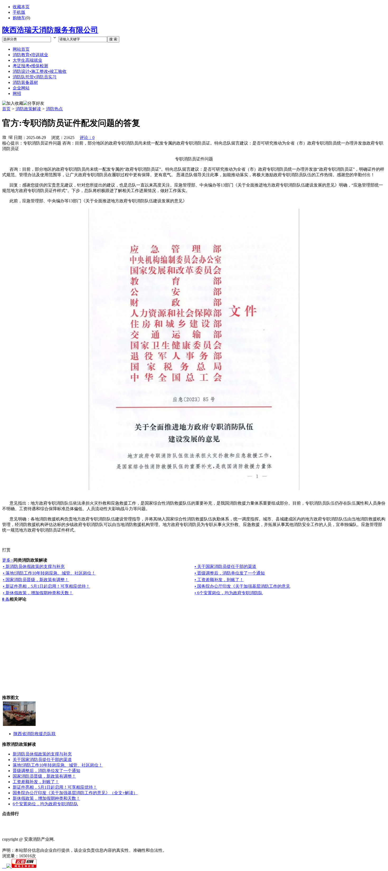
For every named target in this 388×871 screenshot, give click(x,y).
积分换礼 (154, 823)
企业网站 (21, 88)
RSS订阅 (190, 823)
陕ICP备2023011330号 (22, 845)
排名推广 (118, 823)
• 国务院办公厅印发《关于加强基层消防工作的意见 (242, 586)
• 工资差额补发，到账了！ (219, 579)
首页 (6, 109)
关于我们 (28, 823)
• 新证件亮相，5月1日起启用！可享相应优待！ (46, 586)
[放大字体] (4, 137)
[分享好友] (33, 103)
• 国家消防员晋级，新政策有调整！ (36, 579)
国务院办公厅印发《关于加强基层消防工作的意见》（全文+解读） (75, 793)
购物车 (19, 18)
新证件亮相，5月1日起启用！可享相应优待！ (55, 787)
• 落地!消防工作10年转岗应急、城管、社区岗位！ (49, 573)
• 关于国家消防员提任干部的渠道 (225, 566)
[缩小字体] (10, 137)
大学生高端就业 (27, 60)
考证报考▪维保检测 (30, 66)
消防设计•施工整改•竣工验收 (40, 71)
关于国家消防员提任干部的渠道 (42, 759)
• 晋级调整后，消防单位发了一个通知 (230, 573)
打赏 (6, 550)
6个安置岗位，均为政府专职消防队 (45, 804)
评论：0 (87, 137)
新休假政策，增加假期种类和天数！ (46, 798)
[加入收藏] (12, 103)
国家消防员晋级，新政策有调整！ (44, 776)
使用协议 (64, 823)
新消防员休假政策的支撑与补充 (42, 754)
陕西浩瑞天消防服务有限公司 (50, 30)
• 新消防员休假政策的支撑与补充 (34, 566)
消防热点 (54, 109)
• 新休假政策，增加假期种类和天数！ (38, 593)
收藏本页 (21, 6)
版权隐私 (82, 823)
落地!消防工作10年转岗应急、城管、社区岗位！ (58, 765)
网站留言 (172, 823)
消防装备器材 (25, 82)
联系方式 (46, 823)
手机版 (19, 12)
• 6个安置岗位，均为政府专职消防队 (229, 593)
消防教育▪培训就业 (30, 54)
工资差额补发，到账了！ (36, 781)
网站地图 (100, 823)
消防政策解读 (28, 109)
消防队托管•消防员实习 (34, 77)
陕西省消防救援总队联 (34, 733)
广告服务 (136, 823)
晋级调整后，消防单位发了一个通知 (46, 770)
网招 (17, 93)
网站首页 (21, 49)
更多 (7, 560)
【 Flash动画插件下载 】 (24, 829)
